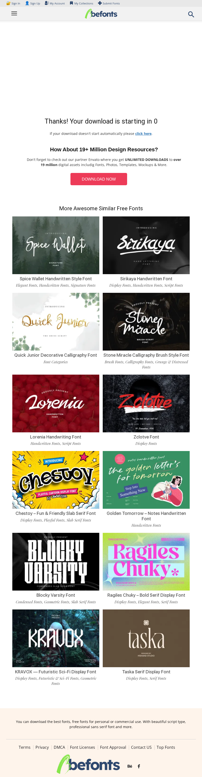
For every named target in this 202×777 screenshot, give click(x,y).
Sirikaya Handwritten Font (146, 278)
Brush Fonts (114, 361)
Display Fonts (120, 285)
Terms (25, 747)
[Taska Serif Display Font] (146, 638)
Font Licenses (82, 747)
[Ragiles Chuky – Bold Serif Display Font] (146, 561)
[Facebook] (139, 766)
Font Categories (56, 361)
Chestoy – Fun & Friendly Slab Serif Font (56, 513)
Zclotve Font (146, 436)
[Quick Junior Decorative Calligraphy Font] (55, 321)
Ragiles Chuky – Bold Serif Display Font (146, 595)
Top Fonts (166, 747)
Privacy (42, 747)
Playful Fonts (54, 520)
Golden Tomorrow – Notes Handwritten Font (146, 516)
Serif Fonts (169, 601)
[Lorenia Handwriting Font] (55, 403)
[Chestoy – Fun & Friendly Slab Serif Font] (55, 479)
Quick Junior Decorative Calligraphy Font (55, 355)
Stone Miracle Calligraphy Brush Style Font (146, 355)
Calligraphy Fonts (139, 361)
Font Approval (113, 747)
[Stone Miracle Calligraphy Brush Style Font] (146, 321)
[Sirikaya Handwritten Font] (146, 244)
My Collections (83, 3)
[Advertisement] (101, 69)
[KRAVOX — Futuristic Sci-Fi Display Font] (55, 638)
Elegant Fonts (26, 285)
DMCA (59, 747)
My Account (57, 3)
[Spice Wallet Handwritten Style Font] (55, 244)
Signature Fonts (83, 285)
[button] (191, 16)
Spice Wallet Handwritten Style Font (56, 278)
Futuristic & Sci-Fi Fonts (59, 678)
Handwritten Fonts (54, 285)
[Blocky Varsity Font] (55, 561)
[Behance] (130, 766)
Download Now (99, 179)
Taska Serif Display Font (146, 671)
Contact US (141, 747)
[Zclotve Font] (146, 403)
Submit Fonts (111, 3)
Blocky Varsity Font (55, 595)
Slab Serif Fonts (79, 520)
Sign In (13, 3)
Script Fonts (173, 285)
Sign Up (32, 3)
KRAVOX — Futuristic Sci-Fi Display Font (55, 671)
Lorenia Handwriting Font (55, 436)
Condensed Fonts (29, 601)
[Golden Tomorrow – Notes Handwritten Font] (146, 479)
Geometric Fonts (56, 601)
